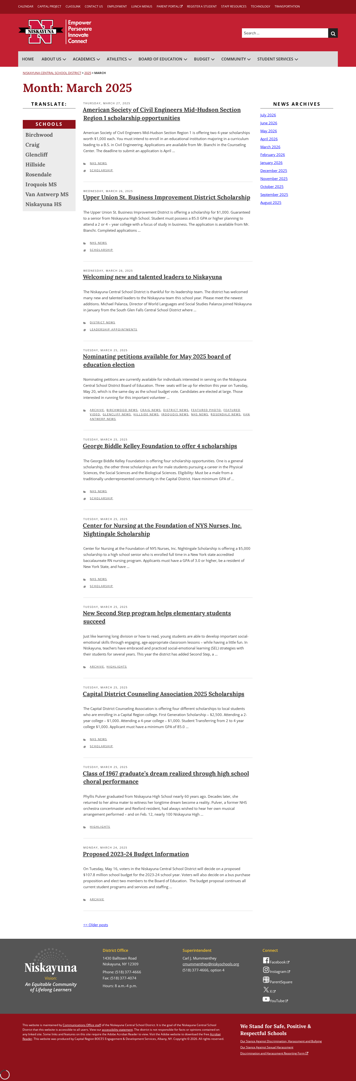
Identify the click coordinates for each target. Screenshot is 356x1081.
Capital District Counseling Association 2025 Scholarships (163, 694)
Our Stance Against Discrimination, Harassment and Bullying (281, 1041)
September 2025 (274, 194)
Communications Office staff (82, 1025)
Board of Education (160, 59)
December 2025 (273, 170)
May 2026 (268, 130)
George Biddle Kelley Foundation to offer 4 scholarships (160, 446)
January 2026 (271, 162)
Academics (84, 59)
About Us (51, 59)
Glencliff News (117, 414)
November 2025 (274, 178)
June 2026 (268, 122)
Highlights (117, 666)
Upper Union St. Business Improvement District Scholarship (166, 197)
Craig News (150, 410)
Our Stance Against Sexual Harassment (266, 1047)
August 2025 (270, 202)
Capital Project (49, 6)
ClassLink (73, 6)
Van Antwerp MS (47, 194)
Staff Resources (234, 6)
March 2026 (270, 146)
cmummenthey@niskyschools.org (211, 964)
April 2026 (269, 138)
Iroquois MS (41, 184)
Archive (97, 410)
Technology (260, 6)
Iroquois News (175, 414)
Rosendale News (226, 414)
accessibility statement (117, 1030)
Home (28, 59)
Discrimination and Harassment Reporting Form (272, 1053)
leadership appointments (113, 329)
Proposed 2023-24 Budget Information (136, 854)
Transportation (287, 6)
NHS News (98, 163)
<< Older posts (95, 924)
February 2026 (272, 154)
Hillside (35, 164)
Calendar (25, 6)
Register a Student (202, 6)
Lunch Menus (141, 6)
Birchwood (39, 134)
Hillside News (146, 414)
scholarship (101, 170)
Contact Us (94, 6)
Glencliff (36, 154)
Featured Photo (206, 410)
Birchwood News (122, 410)
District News (102, 322)
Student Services (275, 59)
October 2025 (272, 186)
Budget (202, 59)
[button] (333, 33)
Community (233, 59)
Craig (32, 144)
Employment (117, 6)
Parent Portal (168, 6)
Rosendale (38, 174)
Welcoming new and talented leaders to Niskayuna (152, 277)
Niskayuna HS (43, 204)
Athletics (117, 59)
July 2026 (268, 114)
